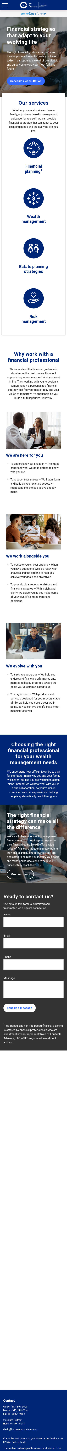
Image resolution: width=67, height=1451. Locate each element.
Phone (7, 957)
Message (9, 978)
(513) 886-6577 (20, 1410)
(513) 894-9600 (19, 1406)
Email (6, 935)
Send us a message (19, 1008)
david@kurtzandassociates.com (20, 1429)
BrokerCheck (19, 1442)
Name (6, 914)
